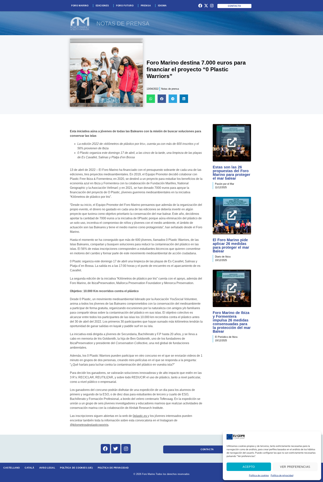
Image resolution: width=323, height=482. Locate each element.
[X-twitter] (206, 6)
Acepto (249, 466)
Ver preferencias (295, 466)
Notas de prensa (170, 88)
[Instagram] (212, 6)
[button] (151, 98)
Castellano (11, 467)
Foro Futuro (125, 5)
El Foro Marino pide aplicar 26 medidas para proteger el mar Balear (231, 245)
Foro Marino (80, 5)
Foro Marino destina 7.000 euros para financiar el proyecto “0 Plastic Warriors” (196, 69)
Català (29, 467)
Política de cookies (259, 475)
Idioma (162, 5)
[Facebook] (200, 6)
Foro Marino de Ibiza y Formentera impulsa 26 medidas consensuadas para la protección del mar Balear (232, 322)
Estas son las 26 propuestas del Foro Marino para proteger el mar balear (231, 172)
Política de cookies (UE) (76, 467)
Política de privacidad (282, 475)
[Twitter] (115, 448)
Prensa (146, 5)
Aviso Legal (47, 467)
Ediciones (102, 5)
